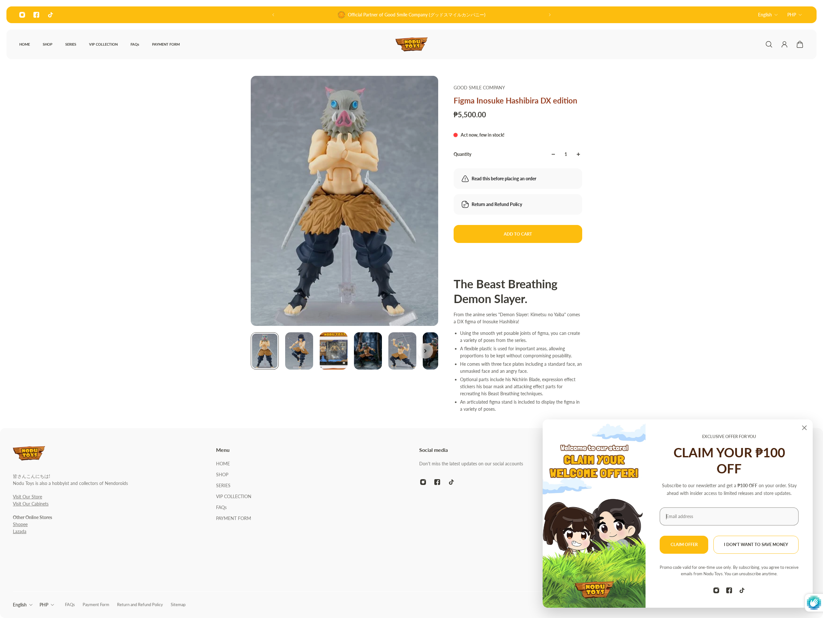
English (765, 14)
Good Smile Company (479, 87)
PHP (791, 14)
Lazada (19, 531)
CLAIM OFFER (684, 544)
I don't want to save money (756, 544)
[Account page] (784, 44)
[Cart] (800, 44)
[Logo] (411, 44)
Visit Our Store (27, 496)
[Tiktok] (50, 15)
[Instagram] (22, 15)
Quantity (462, 154)
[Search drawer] (769, 44)
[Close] (804, 428)
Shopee (20, 524)
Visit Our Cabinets (31, 503)
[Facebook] (36, 15)
